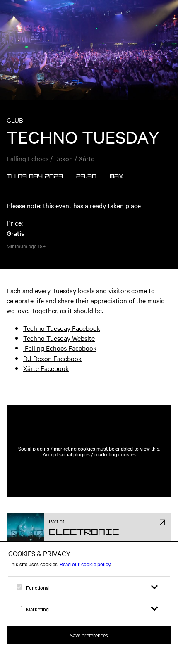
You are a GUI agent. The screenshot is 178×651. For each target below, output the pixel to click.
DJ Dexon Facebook (52, 358)
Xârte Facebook (46, 368)
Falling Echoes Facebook (59, 347)
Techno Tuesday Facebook (61, 328)
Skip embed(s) (57, 384)
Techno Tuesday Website (59, 337)
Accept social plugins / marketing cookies (89, 454)
